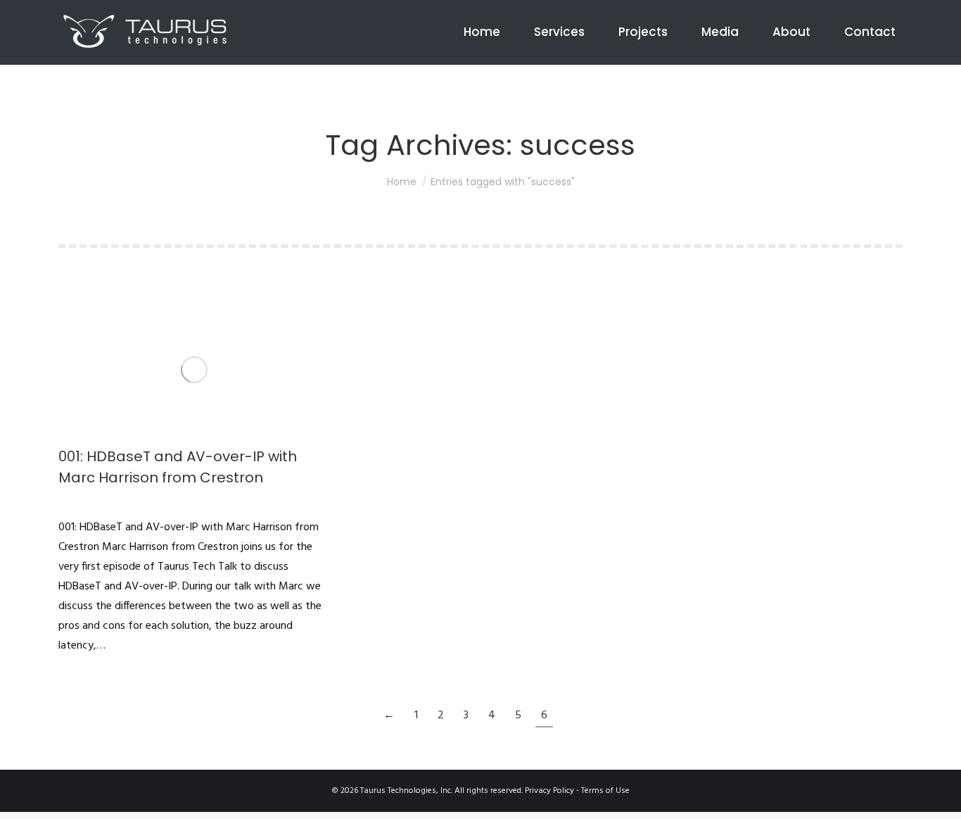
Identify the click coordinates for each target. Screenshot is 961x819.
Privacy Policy (549, 791)
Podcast (72, 503)
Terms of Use (605, 791)
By (115, 503)
